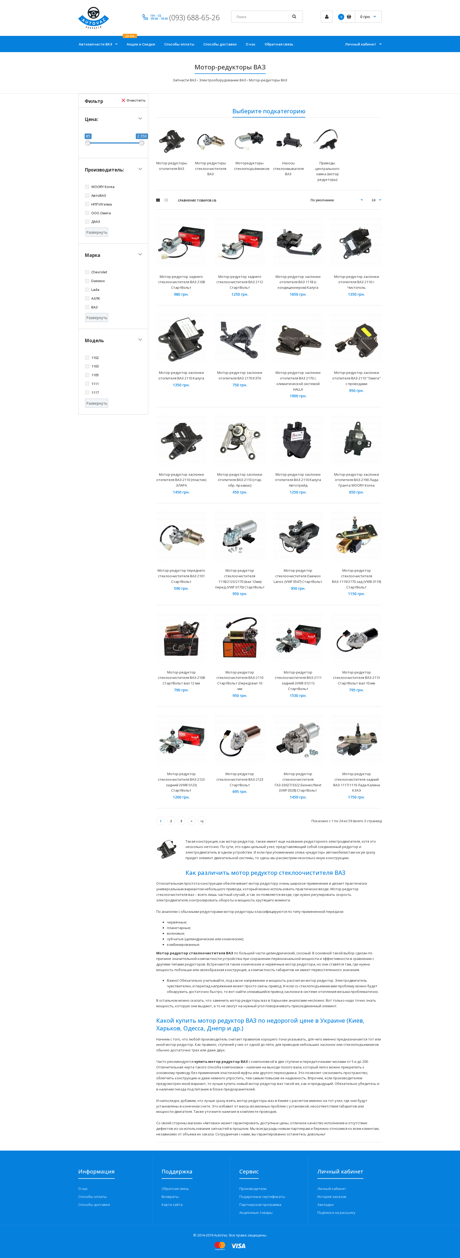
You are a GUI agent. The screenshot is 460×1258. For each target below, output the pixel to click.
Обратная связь (175, 1188)
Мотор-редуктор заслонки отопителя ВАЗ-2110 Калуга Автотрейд (298, 480)
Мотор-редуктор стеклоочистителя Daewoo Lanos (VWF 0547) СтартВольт (298, 576)
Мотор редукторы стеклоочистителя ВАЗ (210, 169)
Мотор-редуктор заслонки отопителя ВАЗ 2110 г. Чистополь (356, 282)
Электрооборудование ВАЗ (222, 80)
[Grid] (158, 200)
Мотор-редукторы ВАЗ (268, 80)
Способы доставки (94, 1204)
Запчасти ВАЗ (184, 80)
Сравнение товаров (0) (197, 200)
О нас (83, 1188)
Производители (252, 1188)
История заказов (331, 1196)
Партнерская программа (260, 1204)
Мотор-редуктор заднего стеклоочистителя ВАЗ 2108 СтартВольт (181, 282)
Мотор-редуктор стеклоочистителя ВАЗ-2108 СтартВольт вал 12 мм (181, 678)
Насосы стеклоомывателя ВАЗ (288, 169)
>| (202, 821)
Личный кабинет (331, 1188)
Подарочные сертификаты (262, 1196)
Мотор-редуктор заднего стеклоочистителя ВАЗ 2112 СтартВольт (239, 282)
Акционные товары (256, 1212)
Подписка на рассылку (336, 1212)
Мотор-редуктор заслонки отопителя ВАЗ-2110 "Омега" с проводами (356, 378)
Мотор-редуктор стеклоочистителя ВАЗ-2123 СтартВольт (239, 779)
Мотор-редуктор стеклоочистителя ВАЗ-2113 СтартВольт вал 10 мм (356, 678)
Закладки (325, 1204)
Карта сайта (172, 1204)
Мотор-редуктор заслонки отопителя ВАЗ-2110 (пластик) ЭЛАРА (181, 480)
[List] (166, 200)
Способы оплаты (92, 1196)
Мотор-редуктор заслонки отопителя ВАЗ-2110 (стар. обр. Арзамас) (239, 480)
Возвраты (170, 1196)
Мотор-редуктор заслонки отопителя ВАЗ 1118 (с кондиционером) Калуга (298, 282)
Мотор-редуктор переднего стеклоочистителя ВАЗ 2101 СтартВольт (181, 576)
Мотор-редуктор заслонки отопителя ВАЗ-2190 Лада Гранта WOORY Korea (356, 480)
